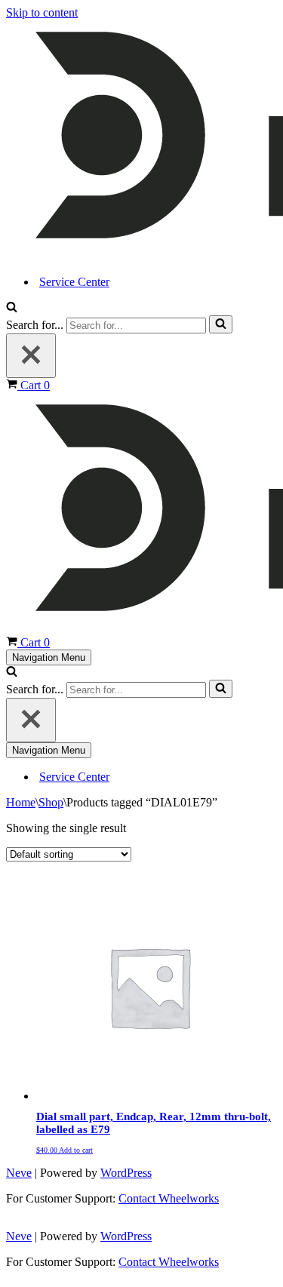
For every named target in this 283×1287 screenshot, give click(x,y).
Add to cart (76, 1150)
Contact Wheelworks (168, 1198)
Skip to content (42, 12)
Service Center (74, 281)
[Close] (31, 355)
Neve (19, 1172)
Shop (50, 802)
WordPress (126, 1172)
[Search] (11, 308)
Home (20, 802)
